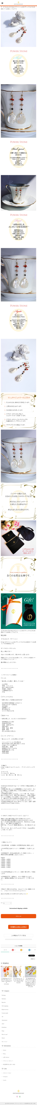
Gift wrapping (5, 1006)
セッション (4, 1041)
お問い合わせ (6, 1057)
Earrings (4, 995)
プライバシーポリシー (8, 1060)
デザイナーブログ (7, 1073)
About (4, 1050)
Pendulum (4, 1027)
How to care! (5, 1034)
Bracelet (4, 1002)
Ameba (4, 1080)
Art (2, 1016)
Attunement (4, 1020)
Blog (4, 1053)
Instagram (5, 1076)
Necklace (4, 998)
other (3, 1023)
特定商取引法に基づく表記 (9, 1064)
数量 (2, 902)
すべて (5, 949)
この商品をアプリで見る (18, 935)
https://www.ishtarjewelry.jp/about (15, 890)
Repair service (5, 1009)
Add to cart (18, 916)
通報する (33, 958)
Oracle (3, 1038)
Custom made (5, 1013)
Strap (3, 1031)
